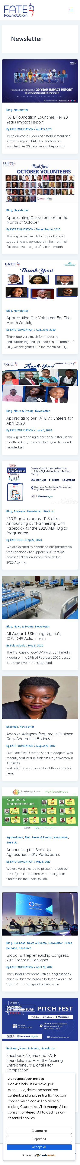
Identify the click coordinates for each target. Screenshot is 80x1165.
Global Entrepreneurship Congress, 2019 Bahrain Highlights (37, 957)
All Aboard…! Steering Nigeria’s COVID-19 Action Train (33, 636)
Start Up (48, 511)
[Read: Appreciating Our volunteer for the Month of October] (40, 181)
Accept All (39, 1147)
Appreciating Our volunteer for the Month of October (37, 220)
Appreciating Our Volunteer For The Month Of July (38, 320)
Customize (39, 1131)
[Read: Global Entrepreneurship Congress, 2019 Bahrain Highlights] (40, 914)
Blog (9, 110)
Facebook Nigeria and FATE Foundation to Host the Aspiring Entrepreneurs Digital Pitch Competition (34, 1062)
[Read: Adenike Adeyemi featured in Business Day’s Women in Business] (40, 697)
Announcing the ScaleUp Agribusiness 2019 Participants (33, 852)
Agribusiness (14, 837)
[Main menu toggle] (71, 10)
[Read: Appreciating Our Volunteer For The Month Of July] (40, 281)
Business (19, 511)
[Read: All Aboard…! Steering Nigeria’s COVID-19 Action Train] (40, 597)
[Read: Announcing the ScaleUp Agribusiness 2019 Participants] (40, 808)
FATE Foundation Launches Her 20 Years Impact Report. (37, 119)
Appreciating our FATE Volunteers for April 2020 (39, 420)
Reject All (39, 1139)
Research (25, 948)
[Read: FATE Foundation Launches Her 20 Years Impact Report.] (40, 81)
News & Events (23, 411)
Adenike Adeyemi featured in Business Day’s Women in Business (40, 736)
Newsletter (21, 110)
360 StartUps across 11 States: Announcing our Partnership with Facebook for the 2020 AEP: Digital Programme (37, 525)
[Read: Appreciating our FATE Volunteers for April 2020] (40, 382)
